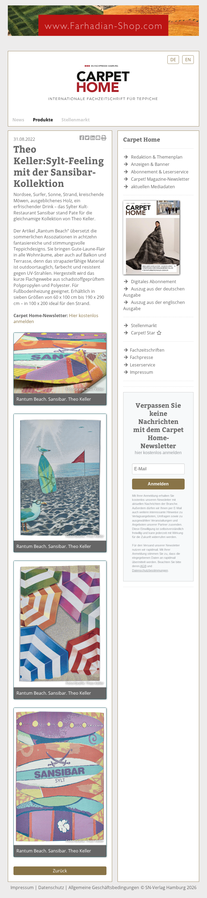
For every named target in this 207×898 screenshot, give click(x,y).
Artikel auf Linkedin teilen (93, 140)
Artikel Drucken (103, 140)
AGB (143, 566)
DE (173, 60)
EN (188, 60)
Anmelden (158, 484)
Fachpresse (141, 357)
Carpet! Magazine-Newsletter (160, 179)
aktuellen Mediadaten (153, 187)
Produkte (43, 120)
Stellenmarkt (75, 120)
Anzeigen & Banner (150, 164)
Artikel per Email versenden (98, 140)
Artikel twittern (87, 140)
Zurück (60, 871)
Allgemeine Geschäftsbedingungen (103, 887)
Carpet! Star (143, 333)
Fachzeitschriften (147, 350)
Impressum (141, 372)
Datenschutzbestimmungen (150, 570)
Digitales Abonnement (153, 282)
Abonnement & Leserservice (159, 172)
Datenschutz (51, 887)
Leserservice (142, 365)
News (18, 120)
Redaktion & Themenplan (156, 157)
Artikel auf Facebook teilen (82, 140)
